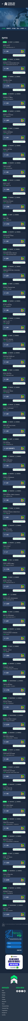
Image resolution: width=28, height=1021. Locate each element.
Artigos (3, 997)
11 (21, 924)
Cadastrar (19, 950)
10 (20, 924)
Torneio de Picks (5, 1006)
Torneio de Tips (5, 1008)
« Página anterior (3, 924)
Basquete (9, 28)
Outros (4, 767)
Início (3, 990)
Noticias (3, 995)
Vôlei (18, 28)
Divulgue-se (4, 1012)
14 (26, 924)
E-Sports (22, 28)
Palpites (3, 992)
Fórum (3, 1003)
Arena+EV (4, 1001)
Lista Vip (3, 1014)
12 (23, 924)
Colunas (3, 999)
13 (24, 924)
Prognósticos (4, 1010)
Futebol (14, 28)
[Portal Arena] (10, 4)
